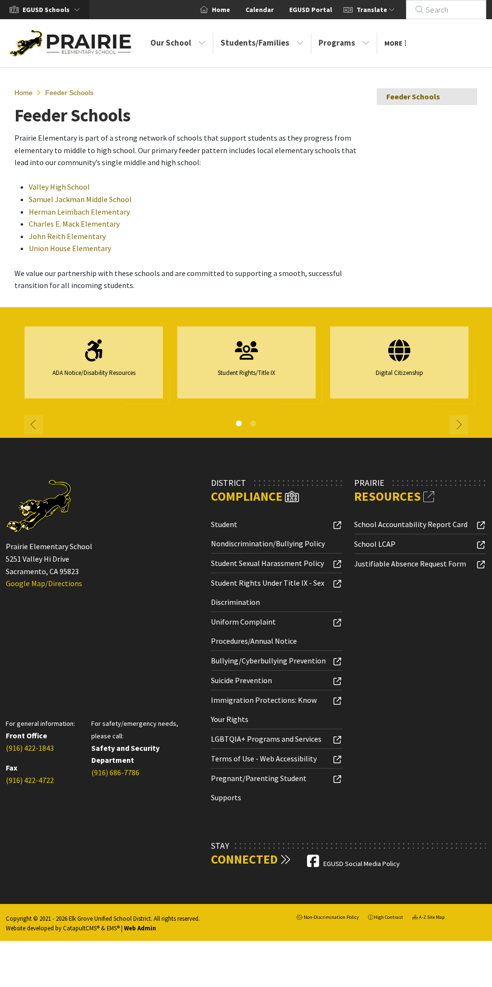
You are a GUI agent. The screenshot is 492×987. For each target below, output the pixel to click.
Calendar (260, 9)
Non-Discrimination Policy (327, 918)
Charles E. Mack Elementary (74, 224)
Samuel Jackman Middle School (80, 199)
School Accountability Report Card (410, 524)
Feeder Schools (69, 92)
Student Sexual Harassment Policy (267, 563)
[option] (93, 366)
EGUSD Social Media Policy (361, 863)
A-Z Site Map (428, 918)
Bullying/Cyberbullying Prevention (268, 660)
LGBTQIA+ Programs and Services (266, 739)
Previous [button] (33, 424)
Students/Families (255, 42)
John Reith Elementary (67, 236)
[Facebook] (313, 863)
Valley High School (59, 187)
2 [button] (253, 423)
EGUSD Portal (310, 9)
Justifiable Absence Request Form (410, 563)
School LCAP (374, 544)
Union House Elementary (70, 248)
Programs (337, 42)
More (393, 43)
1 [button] (239, 423)
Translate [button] (373, 9)
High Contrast (388, 917)
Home (221, 9)
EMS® (113, 928)
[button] (53, 9)
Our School (170, 42)
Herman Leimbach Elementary (79, 212)
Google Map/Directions (44, 583)
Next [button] (458, 424)
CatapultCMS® (81, 928)
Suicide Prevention (241, 680)
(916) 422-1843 (30, 748)
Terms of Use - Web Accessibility (264, 758)
